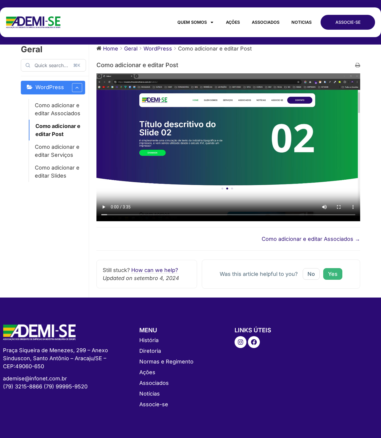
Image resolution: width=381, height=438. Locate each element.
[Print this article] (357, 65)
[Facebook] (254, 342)
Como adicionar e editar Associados (57, 109)
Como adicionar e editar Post (57, 130)
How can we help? (154, 270)
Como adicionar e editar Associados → (311, 239)
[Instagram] (240, 342)
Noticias (301, 22)
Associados (265, 22)
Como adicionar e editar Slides (57, 172)
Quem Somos (192, 22)
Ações (233, 22)
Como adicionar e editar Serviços (57, 151)
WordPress (49, 87)
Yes (333, 274)
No (311, 274)
